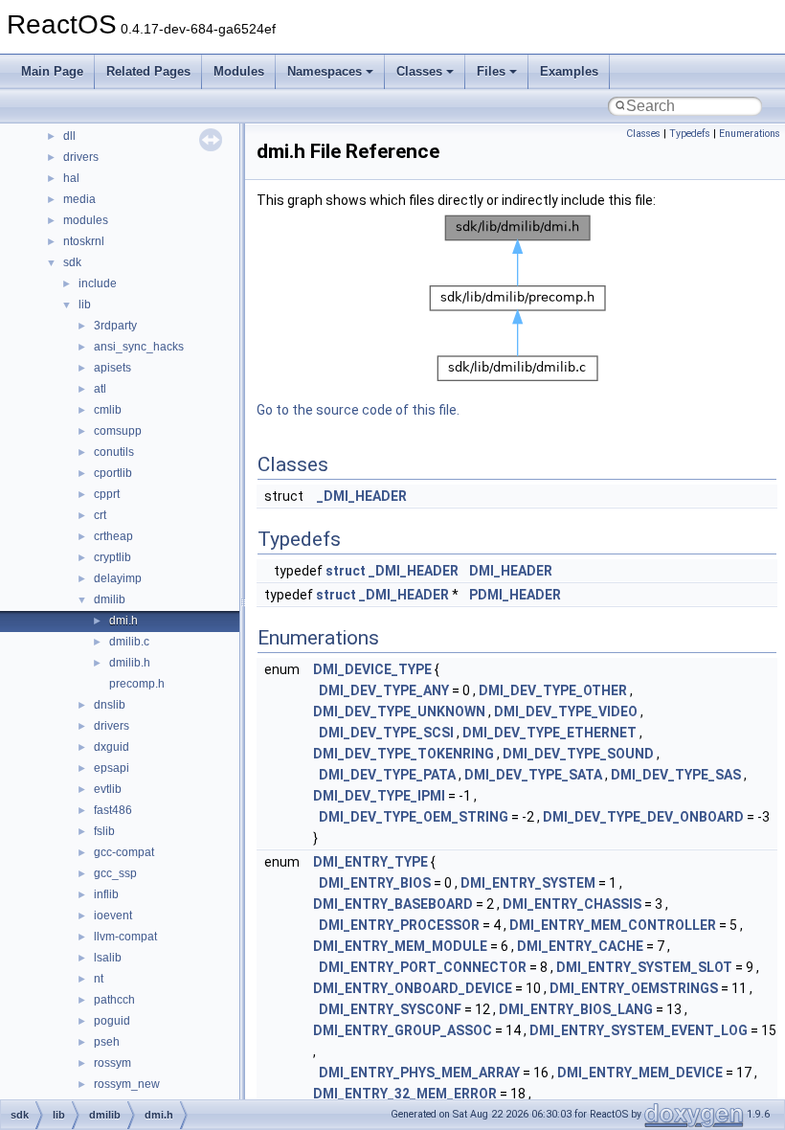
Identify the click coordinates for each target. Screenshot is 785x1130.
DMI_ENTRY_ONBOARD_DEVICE (412, 988)
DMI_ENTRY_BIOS (375, 883)
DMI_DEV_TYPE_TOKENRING (403, 753)
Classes (419, 71)
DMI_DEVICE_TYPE (372, 669)
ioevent (113, 915)
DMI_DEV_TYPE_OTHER (553, 690)
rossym (112, 1063)
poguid (112, 1021)
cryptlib (112, 557)
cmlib (108, 410)
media (79, 199)
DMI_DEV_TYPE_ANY (384, 690)
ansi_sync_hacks (139, 346)
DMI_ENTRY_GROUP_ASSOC (402, 1030)
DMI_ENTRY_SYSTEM (527, 883)
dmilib (109, 599)
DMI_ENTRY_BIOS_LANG (576, 1009)
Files (491, 71)
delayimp (118, 578)
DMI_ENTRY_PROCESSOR (399, 925)
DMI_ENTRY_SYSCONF (390, 1009)
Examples (569, 71)
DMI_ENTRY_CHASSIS (572, 904)
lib (84, 304)
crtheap (113, 536)
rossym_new (127, 1084)
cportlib (113, 473)
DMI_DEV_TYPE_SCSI (386, 732)
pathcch (114, 999)
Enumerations (749, 133)
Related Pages (148, 71)
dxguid (111, 747)
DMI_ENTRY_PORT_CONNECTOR (423, 967)
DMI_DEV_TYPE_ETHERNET (549, 732)
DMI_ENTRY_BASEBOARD (393, 904)
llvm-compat (125, 936)
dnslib (109, 705)
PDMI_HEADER (515, 594)
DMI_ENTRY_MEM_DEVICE (640, 1072)
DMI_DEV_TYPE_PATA (387, 774)
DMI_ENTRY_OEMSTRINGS (634, 988)
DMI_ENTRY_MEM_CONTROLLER (612, 925)
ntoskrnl (83, 241)
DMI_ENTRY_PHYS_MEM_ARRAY (419, 1072)
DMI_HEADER (510, 570)
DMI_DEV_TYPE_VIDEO (566, 711)
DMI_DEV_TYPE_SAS (676, 774)
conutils (114, 452)
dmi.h (123, 620)
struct (345, 570)
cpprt (107, 494)
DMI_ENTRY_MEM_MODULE (400, 946)
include (97, 283)
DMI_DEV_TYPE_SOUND (578, 753)
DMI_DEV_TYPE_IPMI (379, 795)
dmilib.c (129, 641)
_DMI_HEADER (362, 496)
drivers (81, 157)
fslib (104, 831)
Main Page (52, 71)
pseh (107, 1042)
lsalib (108, 957)
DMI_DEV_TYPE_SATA (533, 774)
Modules (238, 71)
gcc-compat (124, 852)
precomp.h (137, 683)
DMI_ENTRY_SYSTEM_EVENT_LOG (638, 1030)
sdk (72, 262)
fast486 (113, 810)
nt (98, 978)
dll (69, 136)
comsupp (118, 431)
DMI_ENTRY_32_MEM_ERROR (405, 1093)
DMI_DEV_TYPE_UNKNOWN (399, 711)
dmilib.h (129, 662)
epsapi (111, 768)
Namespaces (324, 71)
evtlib (108, 789)
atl (100, 389)
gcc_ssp (115, 873)
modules (85, 220)
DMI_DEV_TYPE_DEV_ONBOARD (643, 817)
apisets (112, 367)
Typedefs (689, 133)
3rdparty (115, 325)
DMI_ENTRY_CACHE (580, 946)
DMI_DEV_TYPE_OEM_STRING (413, 817)
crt (100, 515)
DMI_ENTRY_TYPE (370, 862)
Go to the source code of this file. (358, 410)
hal (71, 178)
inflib (106, 894)
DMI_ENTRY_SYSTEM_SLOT (644, 967)
